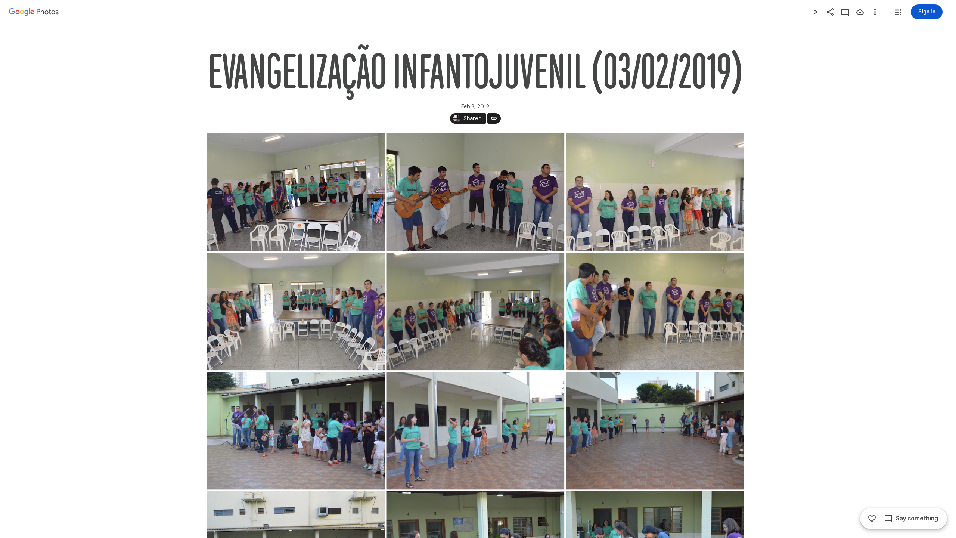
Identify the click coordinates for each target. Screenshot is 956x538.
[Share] (830, 11)
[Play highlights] (815, 12)
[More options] (874, 11)
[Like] (872, 518)
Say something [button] (917, 518)
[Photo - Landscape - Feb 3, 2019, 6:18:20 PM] (296, 311)
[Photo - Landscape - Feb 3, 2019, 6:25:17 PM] (296, 431)
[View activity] (845, 11)
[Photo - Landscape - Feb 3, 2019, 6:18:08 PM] (655, 192)
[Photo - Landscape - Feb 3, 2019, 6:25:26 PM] (475, 431)
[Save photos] (860, 11)
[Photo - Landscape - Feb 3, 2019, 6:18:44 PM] (655, 311)
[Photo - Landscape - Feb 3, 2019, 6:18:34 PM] (475, 311)
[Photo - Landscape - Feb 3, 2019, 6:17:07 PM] (296, 192)
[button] (898, 12)
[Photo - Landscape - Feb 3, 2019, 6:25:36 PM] (655, 431)
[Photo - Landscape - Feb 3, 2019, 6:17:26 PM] (475, 192)
